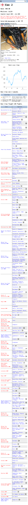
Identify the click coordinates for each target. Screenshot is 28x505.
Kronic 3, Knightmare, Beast (20, 348)
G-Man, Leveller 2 (17, 143)
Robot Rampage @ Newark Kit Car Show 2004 (6, 190)
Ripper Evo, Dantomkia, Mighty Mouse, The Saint (20, 423)
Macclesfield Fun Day (6, 110)
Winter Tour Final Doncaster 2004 (5, 284)
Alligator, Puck (18, 486)
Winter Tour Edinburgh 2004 (4, 243)
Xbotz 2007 (3, 385)
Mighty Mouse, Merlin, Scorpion (18, 267)
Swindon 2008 (4, 460)
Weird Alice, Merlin (19, 379)
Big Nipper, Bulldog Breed (19, 168)
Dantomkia (16, 180)
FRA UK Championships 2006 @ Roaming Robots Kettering (6, 336)
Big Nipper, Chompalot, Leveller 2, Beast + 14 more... (18, 376)
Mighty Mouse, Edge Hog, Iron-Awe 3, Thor (20, 402)
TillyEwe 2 (13, 24)
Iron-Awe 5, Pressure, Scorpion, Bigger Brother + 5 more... (20, 452)
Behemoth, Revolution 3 (19, 231)
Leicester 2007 (4, 371)
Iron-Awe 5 (16, 393)
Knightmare (15, 306)
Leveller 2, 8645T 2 (17, 109)
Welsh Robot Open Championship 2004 (5, 173)
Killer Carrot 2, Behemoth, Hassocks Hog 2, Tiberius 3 (20, 160)
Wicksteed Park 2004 (6, 227)
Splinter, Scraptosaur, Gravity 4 (20, 192)
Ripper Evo (15, 460)
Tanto (14, 320)
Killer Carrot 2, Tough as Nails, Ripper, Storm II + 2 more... (20, 164)
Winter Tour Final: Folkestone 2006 (5, 360)
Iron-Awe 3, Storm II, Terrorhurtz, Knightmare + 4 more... (20, 356)
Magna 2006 (3, 330)
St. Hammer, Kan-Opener (19, 494)
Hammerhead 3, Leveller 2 (20, 333)
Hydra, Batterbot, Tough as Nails (20, 489)
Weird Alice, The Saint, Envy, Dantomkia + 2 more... (20, 429)
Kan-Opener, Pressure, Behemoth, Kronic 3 (20, 292)
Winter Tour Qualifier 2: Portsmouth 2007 (5, 427)
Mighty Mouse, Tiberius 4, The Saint (20, 414)
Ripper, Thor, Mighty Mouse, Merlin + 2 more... (20, 249)
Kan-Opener (16, 388)
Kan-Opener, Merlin (17, 130)
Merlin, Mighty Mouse (19, 151)
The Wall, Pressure (18, 222)
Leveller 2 (15, 194)
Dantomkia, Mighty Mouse (20, 243)
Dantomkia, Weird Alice (19, 360)
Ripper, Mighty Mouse (18, 153)
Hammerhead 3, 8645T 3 (19, 220)
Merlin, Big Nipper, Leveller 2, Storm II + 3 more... (20, 352)
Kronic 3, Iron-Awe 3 (19, 369)
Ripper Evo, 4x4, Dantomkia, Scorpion (20, 456)
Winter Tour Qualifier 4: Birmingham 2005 (5, 324)
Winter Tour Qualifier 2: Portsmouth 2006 (5, 347)
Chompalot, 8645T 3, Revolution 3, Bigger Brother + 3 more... (18, 296)
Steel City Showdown (6, 149)
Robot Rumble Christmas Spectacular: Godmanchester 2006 (5, 365)
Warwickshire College (6, 194)
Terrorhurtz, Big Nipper (19, 257)
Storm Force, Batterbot (18, 458)
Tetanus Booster (18, 119)
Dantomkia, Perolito (19, 381)
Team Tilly (7, 58)
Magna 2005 (3, 301)
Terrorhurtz (17, 287)
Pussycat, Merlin (17, 111)
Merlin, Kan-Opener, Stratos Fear (20, 302)
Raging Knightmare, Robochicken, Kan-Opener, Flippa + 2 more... (20, 123)
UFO (14, 346)
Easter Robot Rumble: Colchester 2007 (6, 380)
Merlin (14, 178)
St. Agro (16, 315)
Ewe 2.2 (7, 24)
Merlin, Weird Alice (17, 312)
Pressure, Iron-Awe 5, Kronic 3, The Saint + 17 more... (19, 466)
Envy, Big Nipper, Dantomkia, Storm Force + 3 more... (20, 470)
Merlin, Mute (16, 171)
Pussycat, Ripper (17, 134)
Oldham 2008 (4, 491)
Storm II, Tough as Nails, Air (20, 189)
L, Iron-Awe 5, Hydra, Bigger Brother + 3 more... (20, 483)
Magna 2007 (3, 375)
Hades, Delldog (17, 186)
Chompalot (15, 299)
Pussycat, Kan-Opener (18, 132)
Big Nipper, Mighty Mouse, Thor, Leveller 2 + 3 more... (20, 156)
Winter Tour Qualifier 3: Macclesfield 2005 (5, 320)
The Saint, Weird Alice (19, 417)
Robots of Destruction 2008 (5, 454)
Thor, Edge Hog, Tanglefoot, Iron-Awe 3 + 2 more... (20, 399)
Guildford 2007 (4, 390)
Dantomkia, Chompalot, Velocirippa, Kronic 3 (18, 282)
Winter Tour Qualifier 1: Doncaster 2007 (4, 414)
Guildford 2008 (4, 496)
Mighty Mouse (16, 136)
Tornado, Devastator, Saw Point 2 (20, 117)
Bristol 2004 (4, 199)
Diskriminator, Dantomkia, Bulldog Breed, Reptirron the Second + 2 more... (19, 260)
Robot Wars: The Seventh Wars (5, 122)
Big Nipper (15, 141)
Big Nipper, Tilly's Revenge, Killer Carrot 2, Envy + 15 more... (19, 385)
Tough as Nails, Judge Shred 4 (20, 212)
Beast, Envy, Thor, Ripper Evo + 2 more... (20, 477)
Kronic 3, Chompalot (17, 229)
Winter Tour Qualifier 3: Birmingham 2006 (5, 354)
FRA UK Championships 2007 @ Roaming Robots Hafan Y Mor (6, 402)
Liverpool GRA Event (6, 186)
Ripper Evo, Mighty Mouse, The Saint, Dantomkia (20, 436)
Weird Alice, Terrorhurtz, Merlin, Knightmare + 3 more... (20, 366)
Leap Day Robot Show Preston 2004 (6, 168)
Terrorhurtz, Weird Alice (20, 264)
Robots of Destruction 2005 (5, 296)
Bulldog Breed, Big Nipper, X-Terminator (20, 197)
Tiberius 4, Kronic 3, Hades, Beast (20, 372)
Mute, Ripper (17, 148)
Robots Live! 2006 (5, 328)
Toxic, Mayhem (16, 183)
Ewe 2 (2, 24)
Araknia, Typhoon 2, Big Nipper (19, 114)
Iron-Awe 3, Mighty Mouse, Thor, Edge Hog (19, 406)
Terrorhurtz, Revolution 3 (19, 233)
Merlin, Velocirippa (17, 308)
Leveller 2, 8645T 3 (19, 328)
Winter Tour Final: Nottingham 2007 (5, 446)
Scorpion (16, 339)
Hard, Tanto (17, 205)
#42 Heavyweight (10, 21)
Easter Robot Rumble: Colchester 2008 (6, 484)
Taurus (15, 200)
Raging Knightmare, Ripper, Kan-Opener (20, 127)
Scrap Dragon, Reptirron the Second (20, 139)
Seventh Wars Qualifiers (4, 114)
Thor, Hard (16, 207)
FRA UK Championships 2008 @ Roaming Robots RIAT (6, 499)
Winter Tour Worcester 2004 (4, 257)
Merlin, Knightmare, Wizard (19, 310)
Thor (15, 146)
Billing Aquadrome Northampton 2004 (5, 215)
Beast (15, 449)
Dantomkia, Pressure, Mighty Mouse (20, 433)
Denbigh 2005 (4, 308)
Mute (14, 176)
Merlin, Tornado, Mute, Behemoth (18, 173)
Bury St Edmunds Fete (6, 179)
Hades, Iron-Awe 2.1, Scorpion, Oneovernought (20, 270)
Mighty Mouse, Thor (18, 408)
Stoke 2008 (3, 494)
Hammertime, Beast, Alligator (20, 474)
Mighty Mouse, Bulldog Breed (20, 252)
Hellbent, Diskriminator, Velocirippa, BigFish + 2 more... (19, 278)
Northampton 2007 (5, 388)
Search (25, 1)
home (1, 1)
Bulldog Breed (17, 225)
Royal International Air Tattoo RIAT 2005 (6, 315)
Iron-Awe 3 (16, 396)
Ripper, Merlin (17, 239)
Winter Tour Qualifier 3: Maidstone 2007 (4, 440)
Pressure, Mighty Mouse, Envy (20, 420)
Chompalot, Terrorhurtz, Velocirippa (20, 246)
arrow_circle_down (22, 21)
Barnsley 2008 (4, 473)
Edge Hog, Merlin (18, 330)
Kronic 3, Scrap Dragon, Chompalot (20, 254)
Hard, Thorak (17, 215)
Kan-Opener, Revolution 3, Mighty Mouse (20, 236)
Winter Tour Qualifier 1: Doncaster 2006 (4, 342)
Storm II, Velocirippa (18, 241)
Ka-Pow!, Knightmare (19, 363)
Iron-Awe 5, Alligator (19, 479)
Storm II (15, 284)
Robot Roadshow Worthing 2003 (4, 162)
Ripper (15, 209)
